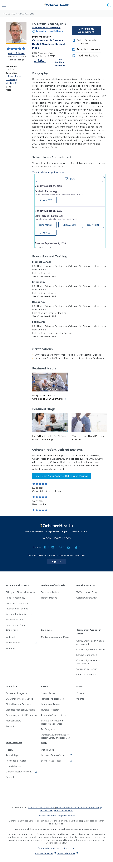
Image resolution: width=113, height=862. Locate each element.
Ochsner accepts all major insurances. (56, 815)
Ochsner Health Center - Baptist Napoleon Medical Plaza (48, 44)
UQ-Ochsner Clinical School (20, 699)
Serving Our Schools (86, 655)
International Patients (17, 608)
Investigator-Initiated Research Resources (52, 722)
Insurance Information (17, 603)
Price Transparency (15, 597)
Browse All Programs (16, 693)
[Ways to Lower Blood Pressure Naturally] (89, 422)
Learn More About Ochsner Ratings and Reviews (61, 476)
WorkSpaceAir (13, 642)
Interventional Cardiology (46, 27)
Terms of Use (46, 810)
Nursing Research (50, 709)
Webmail (10, 637)
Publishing (11, 726)
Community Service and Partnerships (88, 662)
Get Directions (40, 61)
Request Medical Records (19, 614)
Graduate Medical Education (20, 709)
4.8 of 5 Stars (16, 53)
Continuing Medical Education (21, 715)
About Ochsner (14, 742)
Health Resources (85, 585)
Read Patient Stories (16, 625)
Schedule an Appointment (86, 30)
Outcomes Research (51, 704)
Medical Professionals (53, 585)
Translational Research (52, 699)
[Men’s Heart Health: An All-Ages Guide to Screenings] (50, 422)
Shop (44, 742)
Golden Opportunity (86, 597)
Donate (80, 693)
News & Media (13, 766)
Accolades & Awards (16, 760)
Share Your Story (14, 619)
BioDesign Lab (48, 729)
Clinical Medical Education (19, 704)
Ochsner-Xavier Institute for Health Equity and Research (55, 736)
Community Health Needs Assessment (90, 642)
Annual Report (13, 755)
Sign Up (59, 561)
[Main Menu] (4, 5)
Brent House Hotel (51, 760)
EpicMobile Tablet (44, 853)
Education (11, 686)
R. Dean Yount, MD (26, 14)
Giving (79, 686)
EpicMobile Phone (66, 853)
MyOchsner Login (57, 531)
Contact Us (11, 777)
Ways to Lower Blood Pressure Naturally (88, 438)
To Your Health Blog (86, 592)
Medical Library (13, 720)
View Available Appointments (48, 172)
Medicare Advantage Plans (55, 637)
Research (46, 686)
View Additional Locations (60, 62)
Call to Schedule (86, 42)
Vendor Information (63, 810)
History (9, 750)
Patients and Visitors (17, 585)
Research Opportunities (53, 715)
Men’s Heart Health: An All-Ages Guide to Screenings (49, 438)
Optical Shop (47, 750)
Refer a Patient (49, 597)
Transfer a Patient (50, 592)
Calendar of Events (86, 674)
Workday (10, 648)
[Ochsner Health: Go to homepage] (56, 4)
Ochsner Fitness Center (53, 755)
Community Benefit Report (90, 649)
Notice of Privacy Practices (41, 807)
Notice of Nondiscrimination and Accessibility (78, 807)
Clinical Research (49, 693)
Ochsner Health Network (18, 771)
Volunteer (81, 699)
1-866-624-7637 (79, 531)
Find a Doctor (9, 14)
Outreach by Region (86, 669)
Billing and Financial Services (20, 592)
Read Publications (87, 55)
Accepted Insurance (88, 49)
